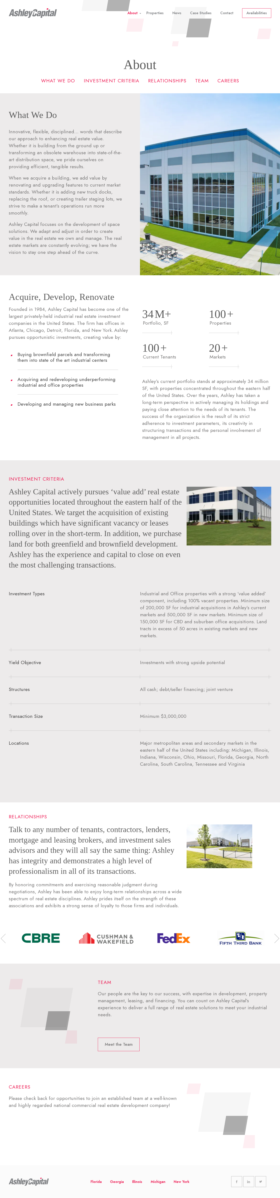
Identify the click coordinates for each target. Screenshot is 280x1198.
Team (202, 80)
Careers (228, 80)
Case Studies (201, 13)
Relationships (167, 80)
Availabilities (257, 13)
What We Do (58, 80)
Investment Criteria (111, 80)
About (133, 13)
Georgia (117, 1181)
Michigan (158, 1181)
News (176, 13)
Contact (226, 13)
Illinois (137, 1181)
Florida (96, 1181)
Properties (155, 13)
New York (181, 1181)
